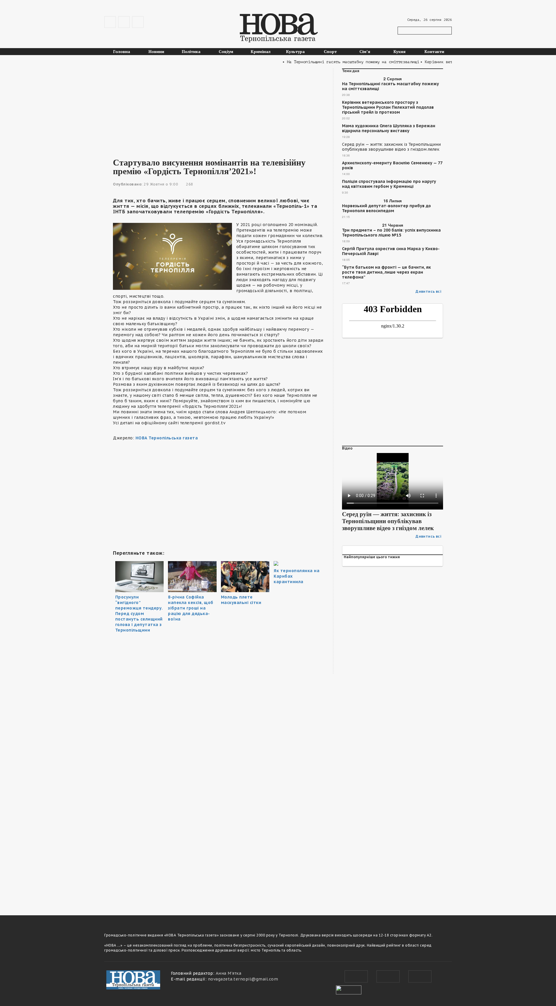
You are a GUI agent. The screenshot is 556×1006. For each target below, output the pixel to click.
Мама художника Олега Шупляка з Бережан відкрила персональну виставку (388, 128)
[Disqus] (218, 824)
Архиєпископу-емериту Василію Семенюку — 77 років (392, 165)
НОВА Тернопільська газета (167, 438)
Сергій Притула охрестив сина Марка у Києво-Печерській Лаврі (391, 251)
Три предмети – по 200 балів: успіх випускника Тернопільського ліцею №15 (391, 233)
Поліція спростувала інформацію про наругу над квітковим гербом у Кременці (389, 184)
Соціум (226, 51)
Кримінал (260, 51)
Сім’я (364, 51)
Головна (121, 51)
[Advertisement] (218, 109)
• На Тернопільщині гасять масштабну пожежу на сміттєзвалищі (336, 62)
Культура (295, 51)
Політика (191, 51)
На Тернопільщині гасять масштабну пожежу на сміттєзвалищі (390, 86)
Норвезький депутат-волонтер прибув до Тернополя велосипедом (386, 208)
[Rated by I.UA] (348, 989)
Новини (156, 51)
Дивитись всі (428, 291)
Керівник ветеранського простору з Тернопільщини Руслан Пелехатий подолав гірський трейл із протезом (388, 107)
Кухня (400, 51)
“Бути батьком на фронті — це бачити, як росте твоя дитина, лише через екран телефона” (386, 272)
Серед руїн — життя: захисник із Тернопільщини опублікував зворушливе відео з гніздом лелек (391, 147)
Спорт (330, 51)
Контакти (434, 51)
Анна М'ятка (229, 973)
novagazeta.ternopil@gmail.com (243, 979)
